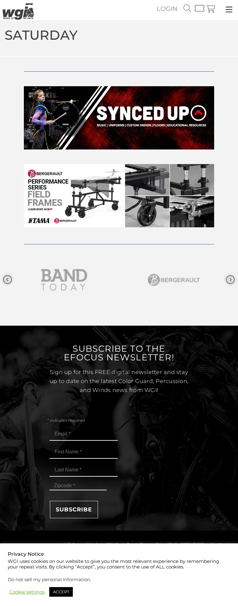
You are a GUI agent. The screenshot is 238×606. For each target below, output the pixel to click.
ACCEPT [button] (61, 591)
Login (167, 8)
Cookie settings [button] (27, 592)
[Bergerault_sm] (171, 280)
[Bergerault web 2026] (119, 226)
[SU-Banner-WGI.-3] (119, 148)
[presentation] (7, 279)
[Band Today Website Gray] (62, 280)
